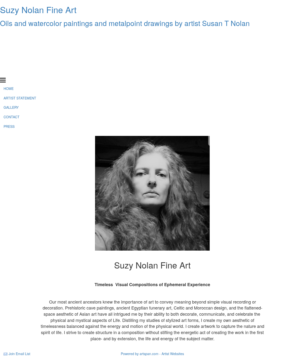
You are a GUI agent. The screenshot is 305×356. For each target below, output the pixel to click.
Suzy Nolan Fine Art (38, 9)
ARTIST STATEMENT (20, 43)
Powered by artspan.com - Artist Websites (152, 353)
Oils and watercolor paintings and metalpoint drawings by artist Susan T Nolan (125, 23)
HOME (9, 34)
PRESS (9, 72)
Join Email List (19, 353)
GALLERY (11, 53)
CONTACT (12, 62)
